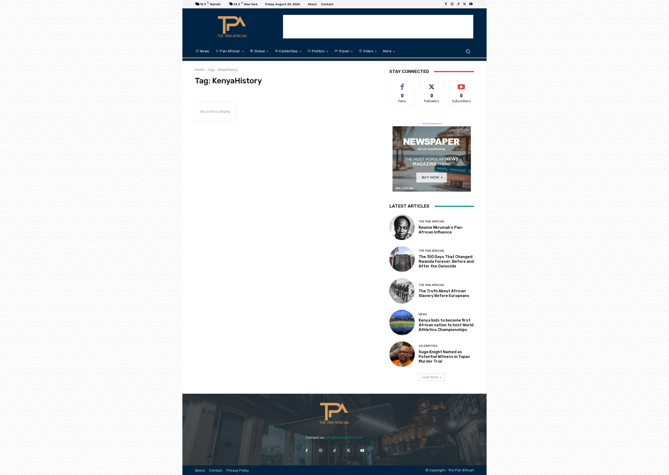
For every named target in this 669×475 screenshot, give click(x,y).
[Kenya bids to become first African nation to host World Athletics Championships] (402, 322)
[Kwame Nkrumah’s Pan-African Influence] (402, 227)
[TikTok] (458, 4)
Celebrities (428, 346)
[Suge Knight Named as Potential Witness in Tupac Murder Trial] (402, 354)
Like (402, 84)
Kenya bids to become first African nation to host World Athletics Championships (446, 325)
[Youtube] (471, 4)
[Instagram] (452, 4)
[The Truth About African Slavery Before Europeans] (402, 291)
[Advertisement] (378, 26)
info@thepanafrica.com (344, 437)
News (423, 314)
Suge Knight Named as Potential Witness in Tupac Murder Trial (444, 357)
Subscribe (461, 84)
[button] (468, 51)
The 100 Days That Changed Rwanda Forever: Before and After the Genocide (446, 261)
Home (199, 69)
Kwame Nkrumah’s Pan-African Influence (441, 229)
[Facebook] (446, 4)
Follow (432, 84)
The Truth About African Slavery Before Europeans (444, 293)
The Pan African (431, 221)
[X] (465, 4)
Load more (430, 377)
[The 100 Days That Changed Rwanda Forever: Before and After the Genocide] (402, 259)
